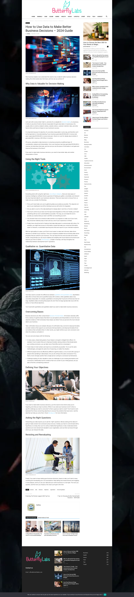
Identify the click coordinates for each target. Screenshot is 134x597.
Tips (85, 263)
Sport (83, 16)
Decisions (41, 489)
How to (86, 205)
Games (57, 16)
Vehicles (86, 270)
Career (86, 151)
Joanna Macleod (86, 46)
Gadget (86, 188)
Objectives (46, 489)
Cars (45, 16)
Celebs (51, 16)
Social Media (87, 251)
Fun (85, 186)
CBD (85, 156)
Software (86, 254)
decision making (66, 122)
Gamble (86, 191)
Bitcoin (86, 137)
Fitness (86, 181)
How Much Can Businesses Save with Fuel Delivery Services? (99, 103)
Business (32, 20)
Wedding (86, 272)
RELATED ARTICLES (31, 517)
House (70, 16)
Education (86, 163)
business (32, 489)
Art (85, 133)
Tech (93, 16)
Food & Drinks (87, 184)
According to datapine (56, 194)
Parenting (86, 233)
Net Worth (87, 230)
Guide (85, 198)
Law (85, 214)
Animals (39, 16)
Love (85, 219)
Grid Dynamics (46, 239)
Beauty (86, 135)
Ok (105, 594)
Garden (86, 195)
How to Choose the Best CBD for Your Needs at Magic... (95, 43)
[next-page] (29, 538)
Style (88, 16)
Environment (87, 167)
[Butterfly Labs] (67, 7)
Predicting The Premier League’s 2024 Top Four (38, 496)
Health (63, 16)
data (36, 489)
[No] (132, 594)
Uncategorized (88, 268)
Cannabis (86, 147)
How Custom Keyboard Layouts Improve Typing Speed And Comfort (100, 111)
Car (85, 149)
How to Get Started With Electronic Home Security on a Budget (100, 72)
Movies (86, 226)
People (86, 235)
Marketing (86, 223)
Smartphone (87, 249)
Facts (85, 170)
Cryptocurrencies (88, 160)
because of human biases (57, 316)
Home (33, 16)
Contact (99, 16)
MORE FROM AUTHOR (43, 517)
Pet (85, 237)
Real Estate (87, 242)
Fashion (86, 174)
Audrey (28, 33)
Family (86, 172)
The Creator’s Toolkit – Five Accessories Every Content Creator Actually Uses (99, 64)
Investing (86, 209)
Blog (85, 140)
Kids (85, 212)
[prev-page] (27, 538)
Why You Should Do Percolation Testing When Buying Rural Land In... (100, 57)
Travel (85, 265)
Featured (86, 177)
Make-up (86, 221)
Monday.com (51, 413)
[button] (106, 16)
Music (85, 228)
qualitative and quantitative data (63, 294)
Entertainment (88, 165)
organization (52, 489)
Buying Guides (88, 144)
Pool (85, 240)
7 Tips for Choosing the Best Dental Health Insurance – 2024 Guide (68, 496)
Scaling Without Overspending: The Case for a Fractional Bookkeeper (100, 95)
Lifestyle (76, 16)
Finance (86, 179)
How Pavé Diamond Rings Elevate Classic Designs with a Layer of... (99, 80)
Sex (85, 247)
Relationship (87, 244)
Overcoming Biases (61, 489)
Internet (86, 207)
